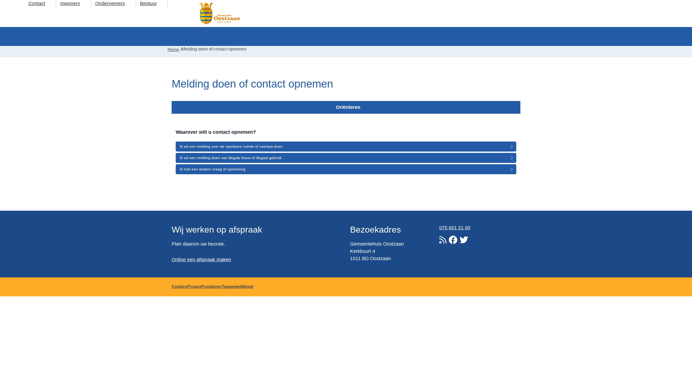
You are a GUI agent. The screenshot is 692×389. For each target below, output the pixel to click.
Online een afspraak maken (201, 259)
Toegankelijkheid (237, 286)
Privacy (194, 286)
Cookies (179, 286)
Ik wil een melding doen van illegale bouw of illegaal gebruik (231, 158)
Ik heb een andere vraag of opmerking (212, 169)
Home (173, 49)
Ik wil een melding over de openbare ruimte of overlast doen (231, 146)
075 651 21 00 (454, 227)
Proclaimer (211, 286)
